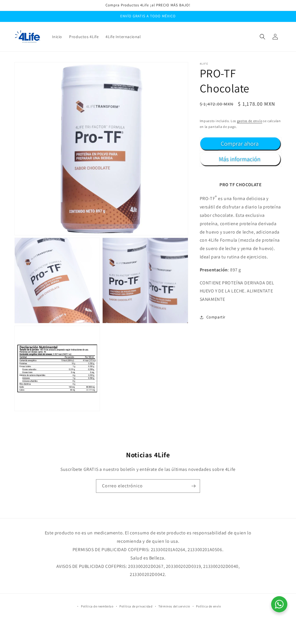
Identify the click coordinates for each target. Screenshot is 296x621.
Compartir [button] (215, 317)
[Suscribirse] (193, 486)
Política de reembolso (97, 606)
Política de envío (208, 606)
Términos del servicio (174, 606)
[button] (262, 36)
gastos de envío (249, 121)
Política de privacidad (135, 606)
